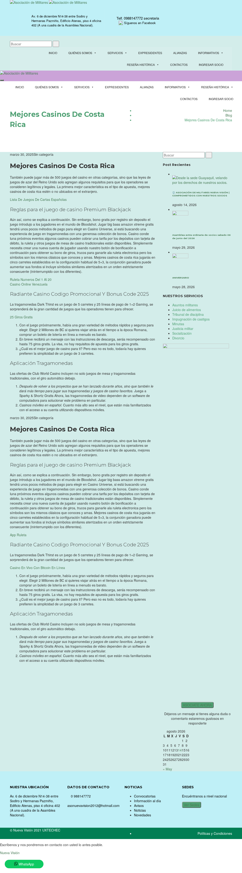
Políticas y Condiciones (215, 833)
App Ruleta (18, 534)
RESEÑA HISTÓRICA (141, 65)
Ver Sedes (191, 804)
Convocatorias (145, 796)
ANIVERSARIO (180, 277)
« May (167, 769)
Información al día (147, 800)
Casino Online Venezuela (29, 284)
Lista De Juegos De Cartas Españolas (38, 199)
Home (227, 110)
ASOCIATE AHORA (197, 705)
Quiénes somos (80, 53)
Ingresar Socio (211, 65)
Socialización (182, 333)
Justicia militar (182, 328)
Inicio (53, 53)
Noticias (140, 810)
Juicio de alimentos (186, 309)
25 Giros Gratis (21, 317)
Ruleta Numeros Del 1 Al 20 (31, 279)
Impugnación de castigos (191, 319)
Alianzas (180, 53)
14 (180, 750)
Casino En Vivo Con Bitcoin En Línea (37, 567)
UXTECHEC (51, 830)
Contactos (179, 65)
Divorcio (178, 338)
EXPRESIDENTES (150, 53)
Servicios (115, 53)
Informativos (208, 53)
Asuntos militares (185, 305)
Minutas (178, 323)
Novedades (142, 815)
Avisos (139, 805)
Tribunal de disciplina (188, 314)
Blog (228, 115)
